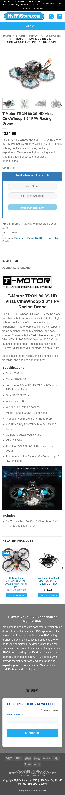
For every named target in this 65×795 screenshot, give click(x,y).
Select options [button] (16, 595)
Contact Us (37, 8)
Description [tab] (10, 261)
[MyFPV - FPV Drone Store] (24, 16)
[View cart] (59, 16)
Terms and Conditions (22, 773)
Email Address (15, 714)
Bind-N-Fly (40, 238)
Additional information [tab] (17, 268)
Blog (59, 3)
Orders (26, 8)
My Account (48, 3)
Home (7, 35)
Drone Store (40, 771)
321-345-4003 (38, 790)
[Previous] (8, 72)
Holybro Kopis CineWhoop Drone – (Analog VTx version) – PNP (17, 582)
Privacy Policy (47, 773)
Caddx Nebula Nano (43, 335)
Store (20, 35)
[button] (51, 16)
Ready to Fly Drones (45, 35)
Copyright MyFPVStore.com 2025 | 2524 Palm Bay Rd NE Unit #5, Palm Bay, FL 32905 (32, 782)
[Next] (57, 72)
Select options (48, 595)
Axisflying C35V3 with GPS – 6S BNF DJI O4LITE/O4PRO (48, 581)
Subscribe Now (32, 207)
